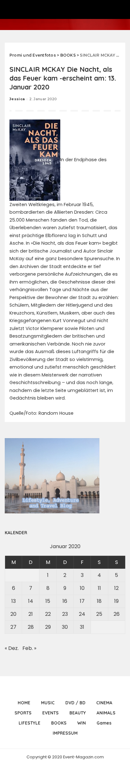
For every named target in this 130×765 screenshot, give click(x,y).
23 (65, 614)
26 (117, 614)
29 (48, 627)
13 (13, 601)
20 (13, 614)
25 (99, 614)
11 (99, 588)
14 (30, 601)
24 (82, 614)
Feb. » (29, 648)
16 (64, 601)
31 (82, 627)
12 (116, 588)
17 (82, 601)
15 (47, 601)
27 (13, 627)
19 (116, 601)
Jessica (17, 99)
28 (31, 627)
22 (48, 614)
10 (82, 588)
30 (65, 627)
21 (30, 614)
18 (99, 601)
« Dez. (12, 648)
